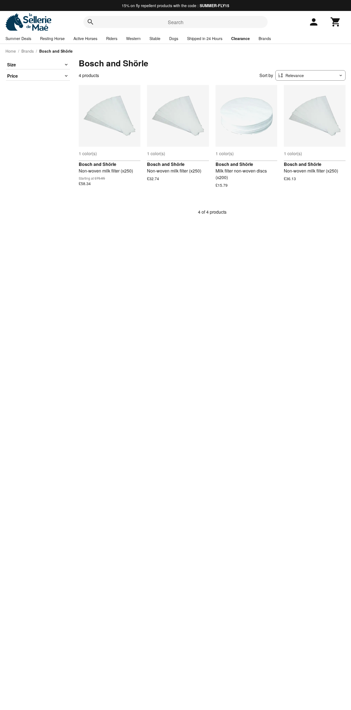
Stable (154, 38)
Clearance (240, 38)
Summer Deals (18, 38)
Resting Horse (52, 38)
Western (133, 38)
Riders (111, 38)
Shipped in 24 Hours (204, 38)
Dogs (173, 38)
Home (10, 51)
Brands (265, 38)
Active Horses (85, 38)
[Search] (90, 22)
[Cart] (335, 21)
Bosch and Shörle (97, 164)
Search (175, 22)
